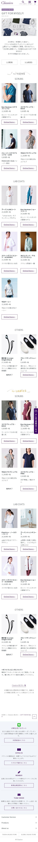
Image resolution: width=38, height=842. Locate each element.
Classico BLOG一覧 (19, 685)
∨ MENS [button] (9, 62)
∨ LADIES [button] (28, 62)
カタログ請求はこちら (19, 763)
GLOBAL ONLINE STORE (28, 834)
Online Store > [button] (9, 122)
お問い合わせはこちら (19, 808)
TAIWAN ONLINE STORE (9, 834)
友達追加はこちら (19, 740)
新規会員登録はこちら (19, 785)
